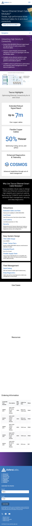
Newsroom (6, 481)
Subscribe (5, 504)
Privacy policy (6, 517)
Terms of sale (6, 520)
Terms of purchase (7, 519)
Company (5, 479)
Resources (6, 478)
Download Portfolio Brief (10, 24)
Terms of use (6, 518)
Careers (5, 482)
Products (5, 474)
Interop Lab (6, 476)
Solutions (5, 475)
